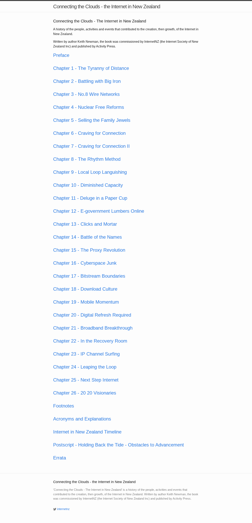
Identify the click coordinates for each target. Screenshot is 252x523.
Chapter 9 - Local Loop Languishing (90, 172)
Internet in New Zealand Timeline (87, 431)
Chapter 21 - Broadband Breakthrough (92, 328)
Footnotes (63, 405)
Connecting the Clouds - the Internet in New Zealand (106, 6)
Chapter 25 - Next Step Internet (86, 380)
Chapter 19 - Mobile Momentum (86, 302)
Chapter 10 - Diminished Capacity (88, 185)
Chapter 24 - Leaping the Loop (84, 367)
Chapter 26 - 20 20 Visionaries (84, 392)
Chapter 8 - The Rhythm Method (86, 159)
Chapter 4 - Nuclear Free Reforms (88, 107)
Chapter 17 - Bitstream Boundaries (89, 276)
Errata (59, 457)
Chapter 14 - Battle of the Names (87, 237)
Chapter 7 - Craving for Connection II (91, 146)
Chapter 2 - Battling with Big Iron (87, 81)
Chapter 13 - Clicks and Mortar (85, 224)
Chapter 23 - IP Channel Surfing (86, 354)
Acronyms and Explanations (82, 418)
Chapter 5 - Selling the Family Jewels (91, 120)
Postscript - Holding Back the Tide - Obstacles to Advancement (118, 444)
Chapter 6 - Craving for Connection (89, 133)
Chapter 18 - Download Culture (85, 289)
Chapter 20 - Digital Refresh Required (92, 315)
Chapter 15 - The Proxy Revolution (89, 250)
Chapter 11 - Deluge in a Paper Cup (90, 198)
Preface (61, 55)
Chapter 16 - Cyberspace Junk (85, 263)
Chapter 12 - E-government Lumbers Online (98, 211)
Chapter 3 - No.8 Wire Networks (86, 94)
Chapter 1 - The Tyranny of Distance (91, 68)
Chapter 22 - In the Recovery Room (90, 341)
